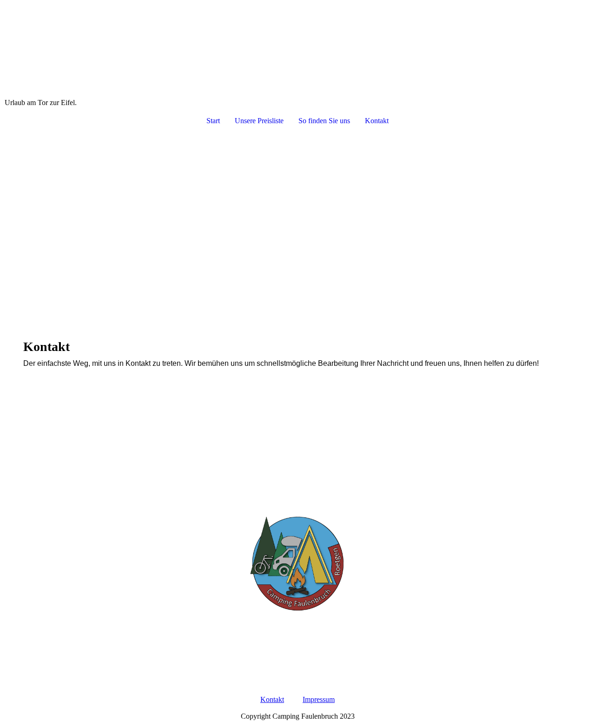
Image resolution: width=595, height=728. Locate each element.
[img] (297, 49)
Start (213, 121)
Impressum (319, 699)
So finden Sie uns (324, 121)
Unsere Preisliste (259, 121)
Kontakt (377, 121)
